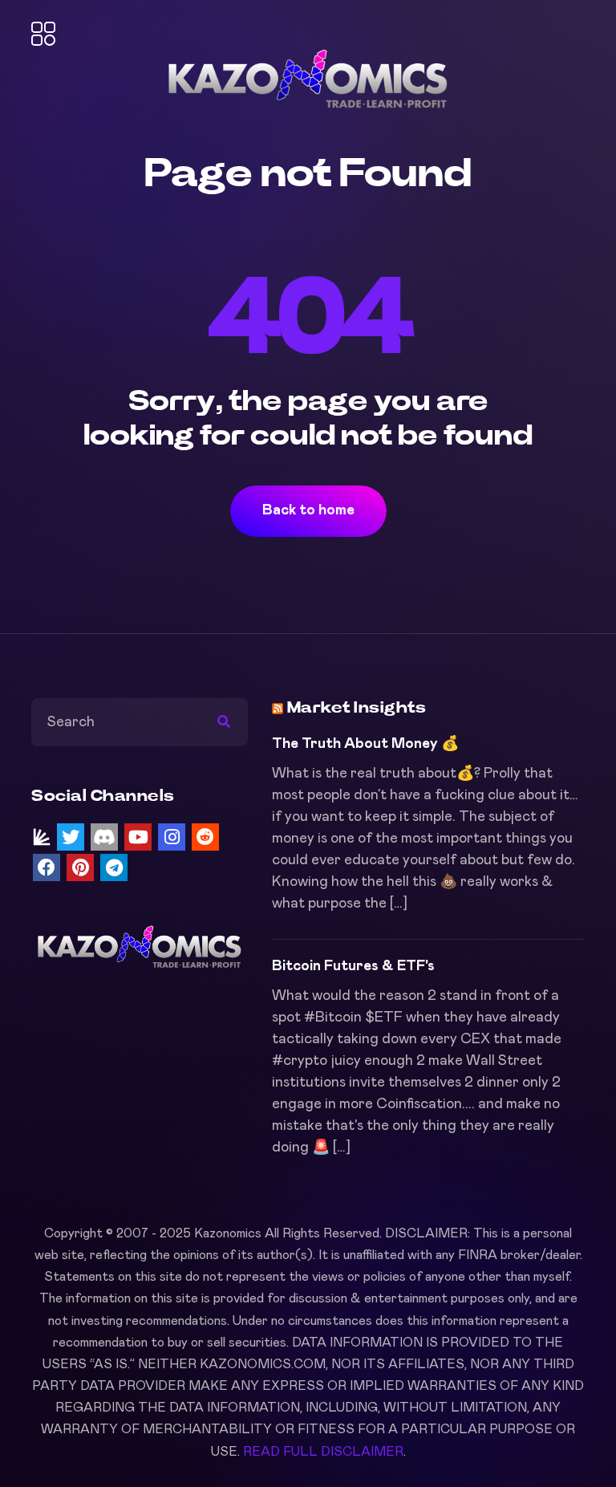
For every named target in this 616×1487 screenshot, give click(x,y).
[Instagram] (171, 837)
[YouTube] (138, 837)
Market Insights (357, 708)
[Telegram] (114, 867)
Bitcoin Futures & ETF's (353, 966)
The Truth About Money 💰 (365, 744)
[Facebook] (46, 867)
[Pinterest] (80, 867)
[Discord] (104, 837)
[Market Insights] (41, 837)
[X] (70, 837)
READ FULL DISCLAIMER (323, 1451)
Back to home (308, 510)
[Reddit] (205, 837)
